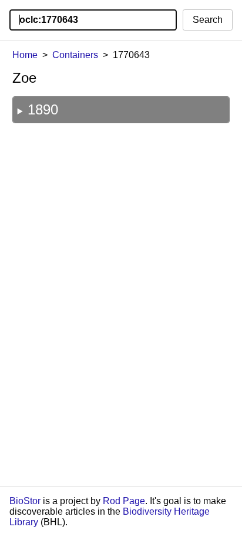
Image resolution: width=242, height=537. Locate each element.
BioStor (25, 501)
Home (25, 55)
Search (208, 20)
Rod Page (124, 501)
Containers (75, 55)
